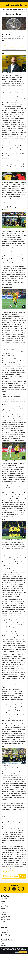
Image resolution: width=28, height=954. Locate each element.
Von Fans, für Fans (5, 919)
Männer (4, 9)
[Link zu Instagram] (14, 889)
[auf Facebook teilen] (9, 871)
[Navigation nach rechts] (26, 9)
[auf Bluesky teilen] (3, 871)
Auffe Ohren (4, 945)
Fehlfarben (3, 921)
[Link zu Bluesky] (5, 889)
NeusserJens (7, 47)
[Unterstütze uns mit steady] (14, 876)
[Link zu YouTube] (23, 889)
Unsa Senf (15, 9)
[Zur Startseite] (14, 5)
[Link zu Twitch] (18, 889)
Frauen (7, 9)
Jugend (3, 901)
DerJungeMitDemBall (15, 47)
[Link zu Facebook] (9, 889)
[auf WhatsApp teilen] (13, 871)
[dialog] (14, 950)
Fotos (12, 1)
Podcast (3, 1)
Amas (11, 9)
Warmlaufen (4, 898)
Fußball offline (4, 918)
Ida (5, 45)
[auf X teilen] (6, 871)
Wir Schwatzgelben (5, 929)
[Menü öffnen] (26, 5)
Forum (8, 1)
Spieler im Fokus (5, 906)
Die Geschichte (4, 932)
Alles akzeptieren (23, 952)
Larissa (21, 47)
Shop (16, 1)
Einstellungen (3, 952)
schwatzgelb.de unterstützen (8, 930)
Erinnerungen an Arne (6, 934)
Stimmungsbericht (5, 905)
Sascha (25, 47)
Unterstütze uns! (21, 1)
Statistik (3, 908)
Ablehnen (17, 952)
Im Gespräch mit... (5, 916)
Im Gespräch (20, 9)
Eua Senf (3, 923)
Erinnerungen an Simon (6, 936)
